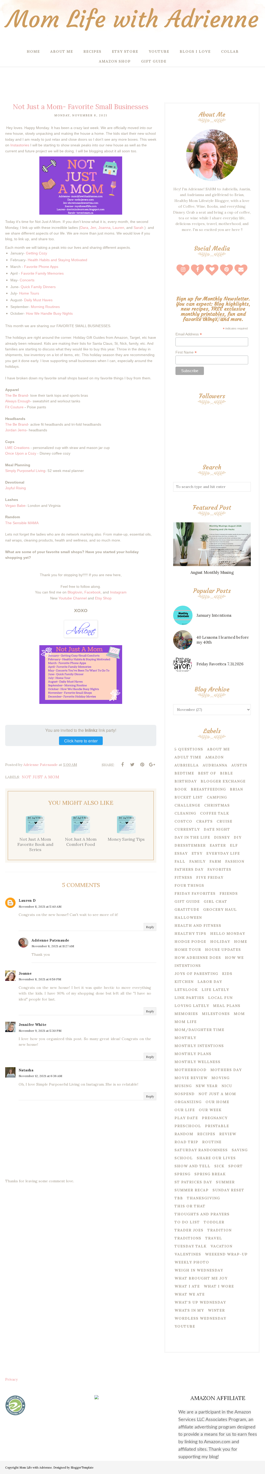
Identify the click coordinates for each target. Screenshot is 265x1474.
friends (228, 893)
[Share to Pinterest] (142, 765)
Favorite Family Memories (42, 273)
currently (187, 829)
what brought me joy (200, 1278)
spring (182, 1174)
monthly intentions (199, 1045)
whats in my (189, 1310)
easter (218, 845)
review (227, 1134)
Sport (235, 1166)
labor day (209, 981)
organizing (188, 1102)
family (197, 861)
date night (217, 829)
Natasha (26, 1070)
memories (186, 1013)
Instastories (19, 145)
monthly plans (192, 1053)
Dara (84, 227)
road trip (186, 1142)
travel (213, 1238)
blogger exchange (223, 781)
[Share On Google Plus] (152, 765)
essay (181, 853)
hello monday (227, 933)
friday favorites (195, 893)
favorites (219, 869)
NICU (227, 1086)
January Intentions (213, 615)
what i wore (219, 1286)
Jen (93, 227)
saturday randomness (201, 1150)
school (183, 1158)
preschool (187, 1126)
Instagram (118, 592)
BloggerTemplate (82, 1467)
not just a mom (40, 776)
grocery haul (220, 909)
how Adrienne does (197, 957)
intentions (187, 965)
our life (184, 1110)
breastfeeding (208, 789)
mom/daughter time (199, 1029)
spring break (210, 1174)
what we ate (189, 1294)
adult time (187, 757)
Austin (239, 765)
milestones (216, 1013)
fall (179, 861)
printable (217, 1126)
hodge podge (190, 941)
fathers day (188, 869)
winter (216, 1310)
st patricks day (193, 1182)
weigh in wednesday (198, 1270)
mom (239, 1013)
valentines (187, 1254)
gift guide (187, 901)
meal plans (226, 1005)
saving (240, 1150)
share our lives (216, 1158)
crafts (204, 821)
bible (226, 773)
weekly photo (191, 1262)
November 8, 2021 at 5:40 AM (40, 906)
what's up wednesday (200, 1302)
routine (212, 1142)
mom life (185, 1021)
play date (186, 1118)
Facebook (92, 592)
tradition (219, 1230)
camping (217, 797)
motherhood (190, 1069)
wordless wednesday (200, 1318)
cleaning (185, 813)
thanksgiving (203, 1198)
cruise (224, 821)
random (183, 1134)
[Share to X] (132, 765)
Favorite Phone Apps (41, 267)
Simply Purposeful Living (25, 471)
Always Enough (17, 401)
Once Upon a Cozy (20, 453)
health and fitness (197, 925)
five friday (209, 877)
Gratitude (186, 909)
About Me (218, 749)
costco (183, 821)
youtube (184, 1326)
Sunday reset (228, 1190)
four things (189, 885)
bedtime (184, 773)
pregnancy (214, 1118)
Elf (234, 845)
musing (183, 1086)
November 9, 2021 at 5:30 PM (40, 1031)
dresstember (190, 845)
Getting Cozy (36, 253)
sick (219, 1166)
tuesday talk (190, 1246)
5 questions (188, 749)
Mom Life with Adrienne (132, 19)
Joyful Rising (15, 488)
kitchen (184, 981)
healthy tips (190, 933)
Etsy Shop (103, 598)
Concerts (27, 280)
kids (227, 973)
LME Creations (17, 448)
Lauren (118, 227)
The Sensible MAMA (22, 523)
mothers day (226, 1069)
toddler (214, 1222)
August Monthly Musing (212, 572)
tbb (178, 1198)
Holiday (220, 941)
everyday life (223, 853)
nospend (184, 1094)
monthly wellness (197, 1061)
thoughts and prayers (202, 1214)
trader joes (188, 1230)
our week (210, 1110)
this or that (189, 1206)
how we (234, 957)
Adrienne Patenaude (50, 940)
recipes (206, 1134)
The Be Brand (16, 395)
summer (225, 1182)
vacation (221, 1246)
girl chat (215, 901)
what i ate (187, 1286)
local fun (220, 997)
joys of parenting (196, 973)
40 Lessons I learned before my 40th (222, 640)
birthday (185, 781)
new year (207, 1086)
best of (207, 773)
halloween (188, 917)
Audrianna (215, 765)
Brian (236, 789)
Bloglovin (75, 592)
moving (220, 1078)
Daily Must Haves (38, 300)
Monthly (185, 1037)
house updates (223, 949)
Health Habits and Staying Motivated (57, 260)
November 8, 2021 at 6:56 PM (40, 979)
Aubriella (186, 765)
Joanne (25, 973)
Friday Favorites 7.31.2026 (220, 663)
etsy (197, 853)
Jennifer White (32, 1024)
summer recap (191, 1190)
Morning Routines (45, 307)
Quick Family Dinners (38, 287)
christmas (217, 805)
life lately (215, 989)
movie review (191, 1078)
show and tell (192, 1166)
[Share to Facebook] (122, 765)
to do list (187, 1222)
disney (222, 837)
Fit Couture (14, 407)
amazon (214, 757)
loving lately (191, 1005)
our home (217, 1102)
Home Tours (29, 293)
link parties (189, 997)
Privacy (11, 1379)
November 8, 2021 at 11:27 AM (53, 946)
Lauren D (27, 900)
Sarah (138, 227)
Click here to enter (81, 741)
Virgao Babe (15, 505)
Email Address (188, 334)
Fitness (183, 877)
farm (215, 861)
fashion (234, 861)
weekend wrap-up (226, 1254)
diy (237, 837)
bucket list (188, 797)
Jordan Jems (15, 430)
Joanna (104, 227)
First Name (186, 352)
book (180, 789)
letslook (186, 989)
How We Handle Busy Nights (49, 313)
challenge (187, 805)
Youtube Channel (72, 598)
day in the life (192, 837)
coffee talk (214, 813)
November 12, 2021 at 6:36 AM (40, 1076)
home (240, 941)
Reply (150, 927)
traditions (187, 1238)
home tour (187, 949)
